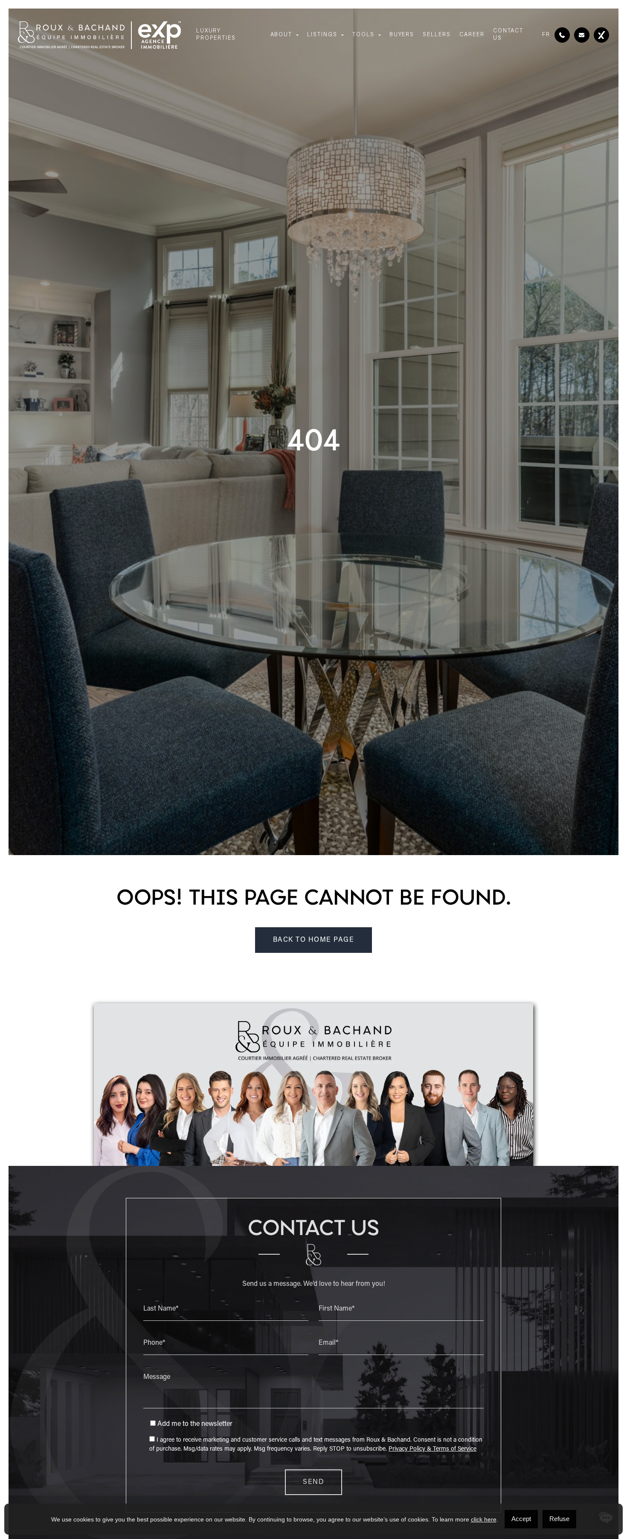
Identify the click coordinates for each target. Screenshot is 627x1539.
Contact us (508, 34)
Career (472, 35)
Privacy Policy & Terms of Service (432, 1449)
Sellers (437, 35)
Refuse (559, 1518)
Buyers (402, 35)
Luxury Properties (216, 34)
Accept (521, 1518)
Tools (363, 35)
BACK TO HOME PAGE (313, 940)
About (281, 35)
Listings (322, 35)
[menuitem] (546, 35)
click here (483, 1519)
